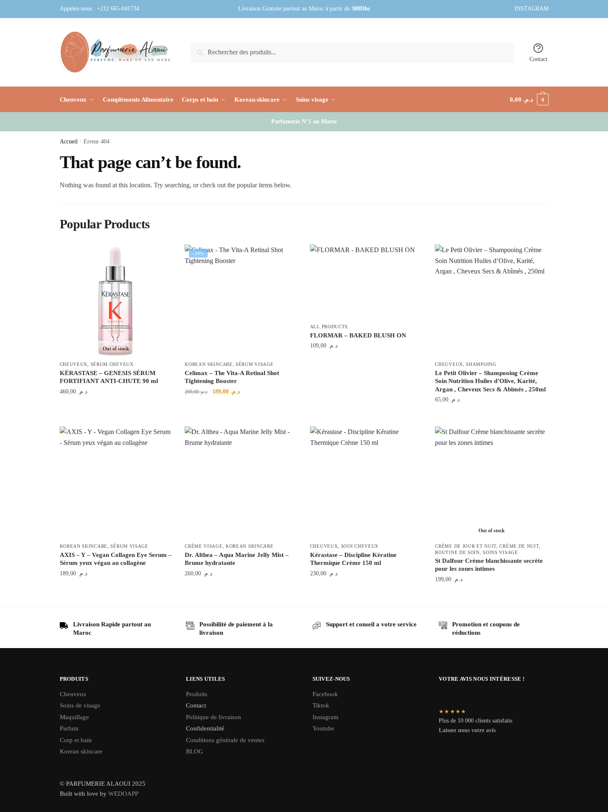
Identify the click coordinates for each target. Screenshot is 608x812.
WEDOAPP (123, 793)
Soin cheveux (360, 546)
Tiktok (321, 705)
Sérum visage (254, 364)
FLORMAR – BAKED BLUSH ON (358, 335)
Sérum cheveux (112, 364)
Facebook (325, 694)
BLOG (194, 751)
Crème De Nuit (519, 546)
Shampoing (481, 364)
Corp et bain (77, 740)
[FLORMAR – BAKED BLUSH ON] (366, 282)
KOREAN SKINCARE (209, 364)
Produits (196, 694)
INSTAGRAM (531, 8)
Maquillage (74, 717)
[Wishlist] (159, 257)
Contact (538, 59)
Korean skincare (81, 751)
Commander (241, 409)
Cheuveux (74, 364)
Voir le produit (116, 409)
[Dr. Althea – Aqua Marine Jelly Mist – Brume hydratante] (241, 482)
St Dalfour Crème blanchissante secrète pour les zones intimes (489, 564)
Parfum (69, 728)
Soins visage (500, 552)
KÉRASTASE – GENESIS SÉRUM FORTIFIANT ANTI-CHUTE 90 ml (109, 377)
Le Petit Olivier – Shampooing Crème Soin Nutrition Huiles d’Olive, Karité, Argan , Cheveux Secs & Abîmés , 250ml (490, 381)
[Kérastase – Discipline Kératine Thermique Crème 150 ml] (366, 482)
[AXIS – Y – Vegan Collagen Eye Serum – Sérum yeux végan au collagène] (116, 482)
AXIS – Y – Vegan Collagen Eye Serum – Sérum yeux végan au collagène (116, 559)
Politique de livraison (213, 717)
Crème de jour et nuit (465, 546)
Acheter (366, 364)
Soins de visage (80, 705)
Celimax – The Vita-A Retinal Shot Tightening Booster (232, 377)
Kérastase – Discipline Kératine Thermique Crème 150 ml (353, 559)
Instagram (325, 717)
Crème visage (203, 546)
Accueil (69, 141)
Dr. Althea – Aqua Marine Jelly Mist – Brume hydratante (237, 559)
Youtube (323, 728)
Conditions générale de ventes (225, 740)
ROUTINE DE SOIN (457, 552)
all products (329, 326)
